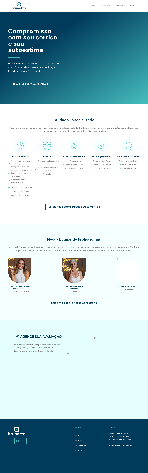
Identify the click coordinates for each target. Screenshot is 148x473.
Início (93, 6)
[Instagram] (11, 441)
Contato (134, 6)
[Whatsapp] (24, 441)
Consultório (105, 6)
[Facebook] (17, 441)
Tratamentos (120, 6)
